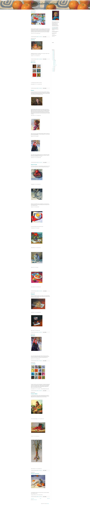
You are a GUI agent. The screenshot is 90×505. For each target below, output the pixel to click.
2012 (53, 69)
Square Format (34, 164)
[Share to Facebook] (45, 36)
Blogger (48, 503)
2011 (53, 70)
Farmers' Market (34, 393)
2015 (53, 58)
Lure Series (33, 363)
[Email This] (43, 36)
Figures (32, 90)
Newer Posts (32, 498)
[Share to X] (44, 36)
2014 (53, 59)
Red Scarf (33, 335)
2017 (53, 56)
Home (40, 498)
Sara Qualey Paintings (44, 4)
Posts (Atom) (35, 499)
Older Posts (48, 498)
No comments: (40, 36)
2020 (53, 54)
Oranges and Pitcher (35, 473)
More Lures (33, 62)
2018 (53, 55)
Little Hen (33, 39)
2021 (53, 53)
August (54, 60)
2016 (53, 57)
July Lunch (33, 12)
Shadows (33, 294)
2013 (53, 68)
